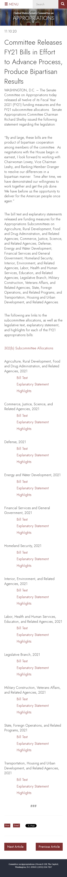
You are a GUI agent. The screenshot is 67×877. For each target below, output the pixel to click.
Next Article (15, 846)
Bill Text (22, 377)
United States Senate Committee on (33, 16)
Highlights (24, 391)
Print (7, 825)
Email (16, 825)
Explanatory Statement (33, 384)
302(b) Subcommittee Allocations (28, 348)
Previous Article (49, 846)
